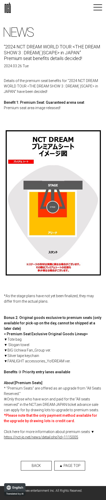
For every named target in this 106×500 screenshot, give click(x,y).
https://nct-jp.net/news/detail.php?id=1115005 (41, 437)
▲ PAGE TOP (70, 466)
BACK (36, 466)
